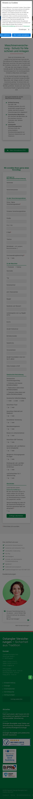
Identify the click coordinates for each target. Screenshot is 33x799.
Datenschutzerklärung (8, 26)
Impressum (26, 26)
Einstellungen (22, 29)
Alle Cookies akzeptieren (21, 35)
